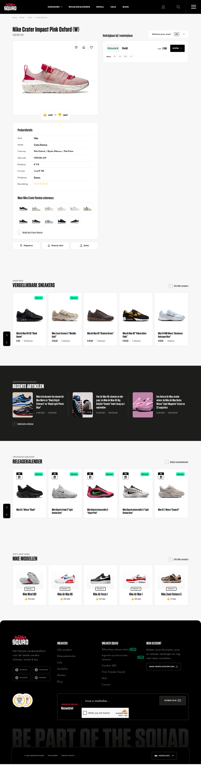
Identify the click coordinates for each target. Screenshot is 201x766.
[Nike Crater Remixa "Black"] (23, 208)
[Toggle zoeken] (178, 7)
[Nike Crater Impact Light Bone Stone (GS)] (87, 208)
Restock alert (57, 245)
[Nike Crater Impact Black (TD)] (62, 221)
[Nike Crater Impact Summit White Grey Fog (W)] (62, 208)
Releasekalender (79, 7)
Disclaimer (53, 756)
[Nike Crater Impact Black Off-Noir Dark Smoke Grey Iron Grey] (36, 221)
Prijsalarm (28, 245)
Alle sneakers (64, 649)
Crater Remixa (41, 17)
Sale (113, 7)
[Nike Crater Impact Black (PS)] (23, 221)
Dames (37, 177)
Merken (61, 675)
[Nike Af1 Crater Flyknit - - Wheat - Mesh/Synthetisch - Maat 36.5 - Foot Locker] (36, 208)
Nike (30, 17)
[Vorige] (6, 342)
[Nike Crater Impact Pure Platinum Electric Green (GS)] (49, 221)
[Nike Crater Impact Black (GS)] (75, 221)
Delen (86, 245)
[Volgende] (6, 335)
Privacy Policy (68, 756)
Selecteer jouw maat (165, 34)
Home (21, 17)
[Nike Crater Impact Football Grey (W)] (75, 208)
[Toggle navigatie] (193, 7)
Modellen (62, 668)
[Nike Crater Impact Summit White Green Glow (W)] (49, 208)
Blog (126, 7)
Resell (100, 7)
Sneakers (54, 7)
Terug (15, 17)
